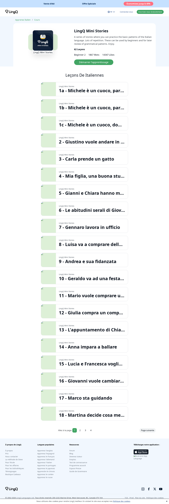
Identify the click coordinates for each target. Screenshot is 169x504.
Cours (37, 19)
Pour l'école (10, 462)
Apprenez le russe (44, 477)
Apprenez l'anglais (45, 450)
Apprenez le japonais (46, 468)
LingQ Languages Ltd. (25, 498)
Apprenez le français (46, 456)
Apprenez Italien (23, 19)
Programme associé (77, 465)
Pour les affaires (12, 465)
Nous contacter (11, 456)
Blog (71, 453)
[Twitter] (155, 489)
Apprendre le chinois (46, 471)
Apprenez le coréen (45, 474)
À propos (9, 450)
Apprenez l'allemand (45, 459)
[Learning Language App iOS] (141, 451)
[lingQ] (11, 12)
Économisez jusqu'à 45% (138, 3)
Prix (6, 453)
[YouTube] (161, 489)
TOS (126, 498)
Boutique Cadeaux (13, 474)
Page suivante (147, 430)
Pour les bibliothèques (14, 468)
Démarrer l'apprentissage (93, 62)
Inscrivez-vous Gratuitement (150, 12)
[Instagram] (143, 489)
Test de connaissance (78, 462)
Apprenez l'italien (44, 462)
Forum (72, 450)
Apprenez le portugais (46, 465)
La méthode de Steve (14, 459)
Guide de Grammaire (78, 471)
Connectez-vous (126, 12)
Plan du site (140, 498)
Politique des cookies (121, 501)
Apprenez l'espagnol (45, 453)
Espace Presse (75, 468)
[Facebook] (149, 489)
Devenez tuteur (75, 456)
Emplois (72, 459)
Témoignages (10, 471)
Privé (132, 498)
